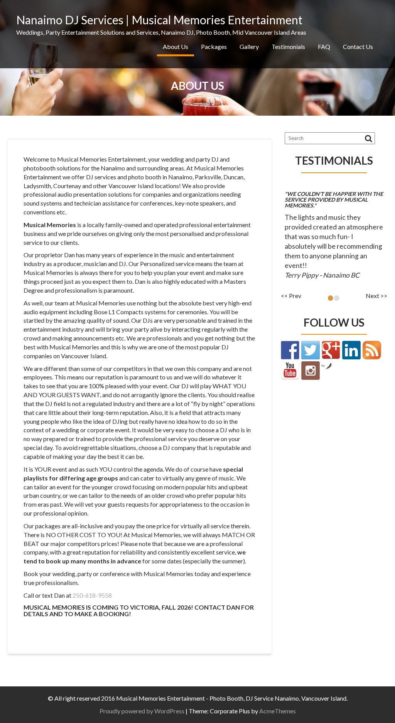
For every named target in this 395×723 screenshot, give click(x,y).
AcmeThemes (277, 711)
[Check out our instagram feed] (310, 370)
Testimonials (288, 46)
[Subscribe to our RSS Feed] (372, 350)
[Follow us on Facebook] (290, 350)
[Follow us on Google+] (331, 350)
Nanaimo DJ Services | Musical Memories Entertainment (159, 20)
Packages (214, 46)
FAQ (324, 46)
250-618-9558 (92, 595)
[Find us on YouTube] (290, 370)
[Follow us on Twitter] (310, 350)
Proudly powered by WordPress (142, 711)
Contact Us (358, 46)
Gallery (249, 46)
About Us (175, 46)
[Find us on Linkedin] (351, 350)
